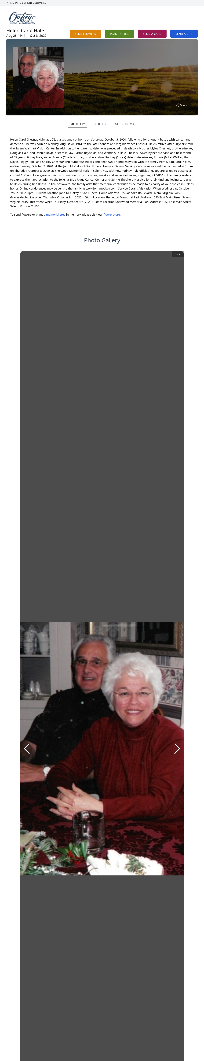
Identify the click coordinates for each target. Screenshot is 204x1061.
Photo (100, 124)
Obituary (77, 124)
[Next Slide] (177, 748)
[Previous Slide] (26, 748)
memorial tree (55, 214)
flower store (112, 214)
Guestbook (125, 124)
